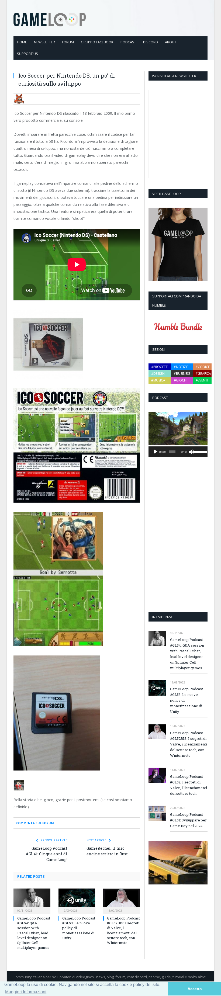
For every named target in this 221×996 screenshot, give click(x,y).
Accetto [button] (195, 989)
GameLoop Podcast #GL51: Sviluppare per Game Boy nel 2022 (188, 820)
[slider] (199, 451)
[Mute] (191, 451)
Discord (150, 42)
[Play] (155, 451)
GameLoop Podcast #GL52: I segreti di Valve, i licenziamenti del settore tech (188, 785)
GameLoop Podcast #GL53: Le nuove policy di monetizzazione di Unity (186, 700)
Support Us (27, 53)
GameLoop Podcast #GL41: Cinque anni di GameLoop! (46, 854)
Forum (68, 42)
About (170, 42)
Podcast (128, 42)
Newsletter (44, 42)
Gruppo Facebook (97, 42)
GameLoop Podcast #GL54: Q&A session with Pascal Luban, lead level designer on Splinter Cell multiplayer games (33, 933)
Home (22, 42)
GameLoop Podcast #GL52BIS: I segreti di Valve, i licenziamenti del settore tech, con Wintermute (123, 930)
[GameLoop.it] (49, 18)
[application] (178, 451)
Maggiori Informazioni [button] (25, 992)
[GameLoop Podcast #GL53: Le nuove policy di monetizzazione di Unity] (76, 900)
